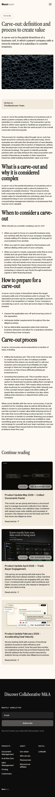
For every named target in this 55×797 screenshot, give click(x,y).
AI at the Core (8, 758)
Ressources (25, 760)
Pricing (5, 769)
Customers (7, 773)
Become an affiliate (25, 765)
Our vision (24, 751)
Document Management (8, 752)
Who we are (25, 756)
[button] (50, 4)
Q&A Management (8, 764)
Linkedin (42, 751)
